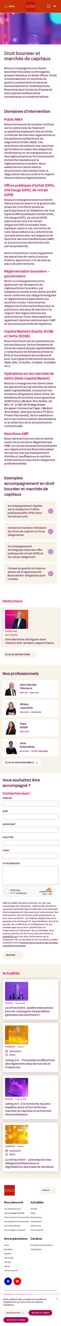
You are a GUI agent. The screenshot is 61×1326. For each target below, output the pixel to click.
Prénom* (7, 798)
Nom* (5, 811)
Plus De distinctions (17, 655)
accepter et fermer (15, 1320)
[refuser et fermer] (57, 1298)
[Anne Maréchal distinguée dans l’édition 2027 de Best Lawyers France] (30, 627)
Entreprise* (9, 824)
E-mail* (6, 850)
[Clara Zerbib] (30, 727)
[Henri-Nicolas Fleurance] (30, 688)
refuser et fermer (40, 1313)
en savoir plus (13, 1313)
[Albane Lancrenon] (30, 708)
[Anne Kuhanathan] (30, 747)
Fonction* (8, 837)
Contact (46, 1190)
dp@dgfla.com (10, 937)
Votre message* (11, 864)
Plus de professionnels (19, 763)
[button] (48, 6)
